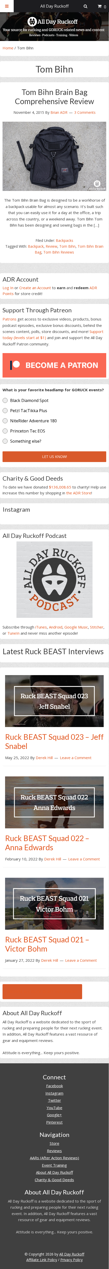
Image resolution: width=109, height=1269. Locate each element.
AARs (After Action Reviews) (54, 1157)
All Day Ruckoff (71, 1254)
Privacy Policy (71, 1259)
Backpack (36, 246)
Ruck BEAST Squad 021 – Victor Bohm (47, 944)
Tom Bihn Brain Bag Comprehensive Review (54, 96)
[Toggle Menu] (7, 6)
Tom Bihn (67, 246)
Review (51, 246)
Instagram (54, 1093)
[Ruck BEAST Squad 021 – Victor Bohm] (54, 903)
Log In (8, 287)
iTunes (41, 627)
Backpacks (64, 240)
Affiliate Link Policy (41, 1259)
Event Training (54, 1165)
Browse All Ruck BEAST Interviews (42, 991)
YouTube (54, 1107)
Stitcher (96, 627)
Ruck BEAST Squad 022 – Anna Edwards (47, 842)
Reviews (54, 1150)
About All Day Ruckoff (54, 1172)
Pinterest (54, 1122)
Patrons (9, 319)
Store (54, 1143)
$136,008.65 (60, 487)
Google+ (54, 1114)
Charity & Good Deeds (54, 1179)
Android (55, 627)
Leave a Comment (76, 757)
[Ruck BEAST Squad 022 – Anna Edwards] (54, 801)
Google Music (76, 627)
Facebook (54, 1085)
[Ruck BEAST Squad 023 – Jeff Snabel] (54, 700)
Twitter (54, 1100)
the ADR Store (78, 492)
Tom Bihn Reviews (58, 252)
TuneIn (13, 633)
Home (8, 47)
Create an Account (35, 287)
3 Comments (85, 112)
